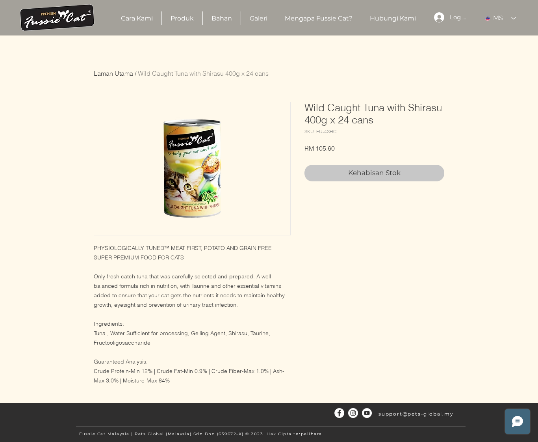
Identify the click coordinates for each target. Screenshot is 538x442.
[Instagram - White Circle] (353, 413)
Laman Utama (113, 73)
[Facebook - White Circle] (339, 413)
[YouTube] (367, 413)
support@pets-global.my (416, 414)
